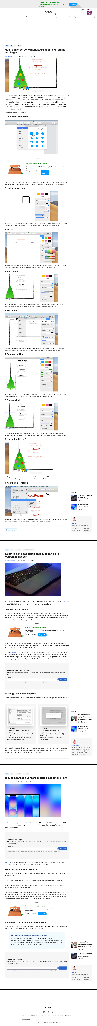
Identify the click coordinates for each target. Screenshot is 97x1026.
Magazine (22, 1015)
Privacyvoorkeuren (25, 1019)
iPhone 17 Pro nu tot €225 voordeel (37, 163)
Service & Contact (32, 1015)
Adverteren (68, 1015)
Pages (19, 45)
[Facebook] (44, 1012)
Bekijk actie (73, 4)
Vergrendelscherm (28, 549)
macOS (13, 45)
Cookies (41, 1015)
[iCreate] (48, 11)
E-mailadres (10, 846)
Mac (12, 549)
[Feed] (53, 1012)
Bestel (84, 14)
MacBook (15, 652)
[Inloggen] (94, 17)
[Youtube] (48, 1012)
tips (7, 45)
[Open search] (90, 17)
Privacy (47, 1015)
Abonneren (79, 14)
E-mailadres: (10, 677)
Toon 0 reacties (12, 530)
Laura (9, 56)
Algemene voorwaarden (57, 1015)
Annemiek (10, 560)
